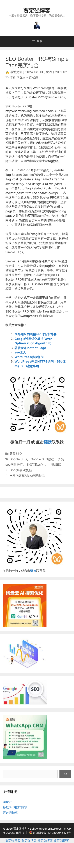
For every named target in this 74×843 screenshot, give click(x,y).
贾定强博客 (37, 10)
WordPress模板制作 (29, 357)
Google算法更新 (21, 470)
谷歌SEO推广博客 (15, 807)
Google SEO (18, 459)
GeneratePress (52, 828)
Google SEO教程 (42, 459)
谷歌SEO (16, 453)
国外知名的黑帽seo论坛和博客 (36, 334)
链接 (48, 442)
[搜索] (65, 774)
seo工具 (20, 352)
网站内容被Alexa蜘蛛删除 (27, 475)
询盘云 (7, 802)
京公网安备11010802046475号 (52, 832)
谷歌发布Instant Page (30, 348)
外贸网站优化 (36, 464)
